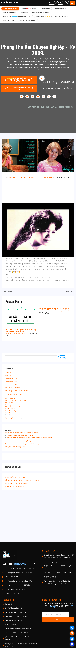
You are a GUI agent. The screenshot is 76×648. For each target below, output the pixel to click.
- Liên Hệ (7, 413)
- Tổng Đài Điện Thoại (11, 399)
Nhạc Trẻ (23, 395)
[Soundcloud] (49, 96)
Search (62, 357)
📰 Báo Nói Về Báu (8, 20)
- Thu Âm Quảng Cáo (11, 379)
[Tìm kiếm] (67, 3)
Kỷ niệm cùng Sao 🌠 (60, 8)
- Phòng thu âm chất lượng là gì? (14, 486)
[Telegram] (38, 96)
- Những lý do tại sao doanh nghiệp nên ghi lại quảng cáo (21, 433)
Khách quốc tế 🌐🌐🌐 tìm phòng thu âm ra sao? (17, 16)
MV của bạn (24, 12)
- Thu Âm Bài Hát (10, 395)
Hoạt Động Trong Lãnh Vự (13, 418)
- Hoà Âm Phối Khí (10, 409)
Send (58, 619)
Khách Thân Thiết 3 (52, 311)
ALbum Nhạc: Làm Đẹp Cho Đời (40, 12)
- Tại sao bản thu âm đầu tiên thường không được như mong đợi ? (25, 441)
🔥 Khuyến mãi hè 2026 (10, 8)
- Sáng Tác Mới (9, 403)
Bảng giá (51, 3)
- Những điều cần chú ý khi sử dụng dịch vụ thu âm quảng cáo (23, 444)
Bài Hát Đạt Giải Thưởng (12, 388)
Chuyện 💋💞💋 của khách (29, 8)
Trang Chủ (8, 373)
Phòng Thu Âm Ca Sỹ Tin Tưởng (15, 477)
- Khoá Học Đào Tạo (11, 411)
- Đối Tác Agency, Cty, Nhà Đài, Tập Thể (16, 391)
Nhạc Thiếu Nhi (46, 8)
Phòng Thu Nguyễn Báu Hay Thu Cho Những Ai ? (54, 308)
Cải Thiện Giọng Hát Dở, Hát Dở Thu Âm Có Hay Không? (22, 480)
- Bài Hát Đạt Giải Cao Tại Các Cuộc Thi (16, 483)
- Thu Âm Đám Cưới (11, 382)
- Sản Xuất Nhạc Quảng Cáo (13, 407)
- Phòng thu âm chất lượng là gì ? (15, 447)
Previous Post (7, 292)
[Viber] (43, 96)
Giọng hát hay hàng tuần (9, 12)
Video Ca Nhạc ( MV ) (11, 385)
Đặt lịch (60, 3)
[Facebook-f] (22, 96)
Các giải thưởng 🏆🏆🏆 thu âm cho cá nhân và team (51, 16)
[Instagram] (54, 96)
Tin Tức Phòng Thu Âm (19, 334)
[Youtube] (27, 96)
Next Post (70, 292)
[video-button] (42, 78)
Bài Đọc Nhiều (9, 334)
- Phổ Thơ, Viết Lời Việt (11, 405)
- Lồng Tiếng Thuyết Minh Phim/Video (16, 401)
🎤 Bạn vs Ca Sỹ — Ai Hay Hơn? (27, 20)
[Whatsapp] (32, 96)
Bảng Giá (8, 376)
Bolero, (18, 395)
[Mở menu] (72, 3)
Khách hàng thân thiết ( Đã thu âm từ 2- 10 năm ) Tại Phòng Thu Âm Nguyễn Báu (21, 330)
